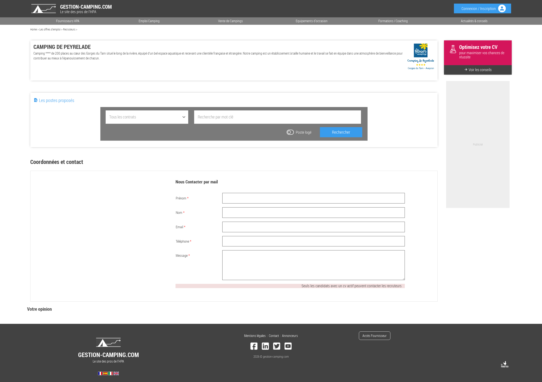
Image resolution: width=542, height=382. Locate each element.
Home (33, 29)
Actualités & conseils (474, 21)
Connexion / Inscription (479, 8)
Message (183, 255)
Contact (274, 335)
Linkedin (265, 346)
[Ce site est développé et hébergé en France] (504, 364)
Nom (180, 212)
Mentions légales (255, 335)
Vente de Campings (230, 21)
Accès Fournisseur (374, 335)
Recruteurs (69, 29)
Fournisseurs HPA (67, 21)
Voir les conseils (480, 69)
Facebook (254, 346)
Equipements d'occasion (312, 21)
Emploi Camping (149, 21)
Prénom (182, 198)
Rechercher (341, 132)
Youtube (288, 346)
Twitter (277, 346)
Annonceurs (290, 335)
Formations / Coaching (393, 21)
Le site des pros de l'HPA (108, 357)
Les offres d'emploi (50, 29)
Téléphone (183, 241)
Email (180, 226)
